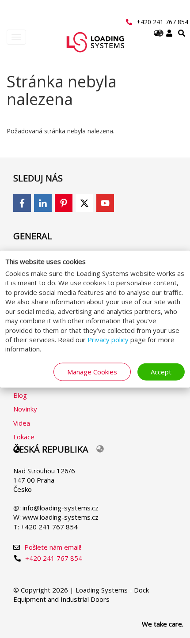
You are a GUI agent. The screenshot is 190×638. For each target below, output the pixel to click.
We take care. (162, 623)
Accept (161, 371)
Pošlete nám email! (52, 547)
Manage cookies (92, 371)
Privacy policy (108, 339)
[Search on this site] (182, 33)
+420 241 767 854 (162, 22)
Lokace (23, 436)
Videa (21, 423)
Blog (20, 395)
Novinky (25, 408)
